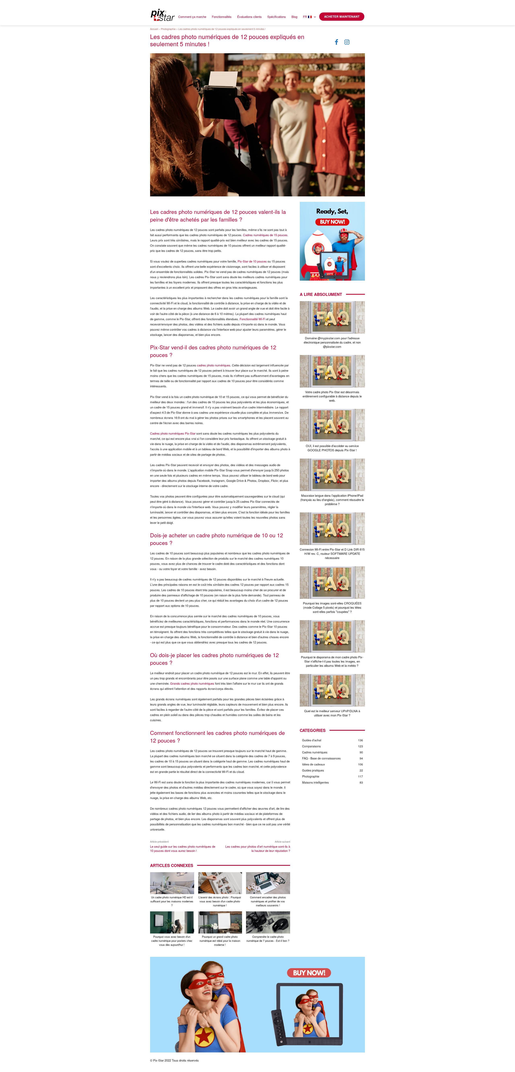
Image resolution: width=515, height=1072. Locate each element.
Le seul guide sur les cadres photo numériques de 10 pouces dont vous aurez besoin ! (182, 848)
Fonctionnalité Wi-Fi (252, 319)
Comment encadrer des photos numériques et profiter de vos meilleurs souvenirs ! (268, 901)
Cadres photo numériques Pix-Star (173, 433)
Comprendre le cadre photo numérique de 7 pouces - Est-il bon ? (267, 939)
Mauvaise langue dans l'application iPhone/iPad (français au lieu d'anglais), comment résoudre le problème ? (332, 499)
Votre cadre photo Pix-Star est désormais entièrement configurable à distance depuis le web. (332, 396)
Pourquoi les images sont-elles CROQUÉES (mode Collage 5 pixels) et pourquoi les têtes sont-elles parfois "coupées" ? (332, 607)
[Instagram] (347, 42)
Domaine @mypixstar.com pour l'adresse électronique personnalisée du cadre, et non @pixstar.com (332, 342)
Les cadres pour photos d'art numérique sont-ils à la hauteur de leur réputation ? (257, 848)
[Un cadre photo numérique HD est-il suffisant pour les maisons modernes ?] (172, 883)
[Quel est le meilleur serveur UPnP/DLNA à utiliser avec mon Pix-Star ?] (332, 690)
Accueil (154, 29)
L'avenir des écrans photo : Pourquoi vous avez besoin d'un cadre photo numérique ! (220, 901)
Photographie (168, 29)
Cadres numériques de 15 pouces (265, 235)
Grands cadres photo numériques (192, 683)
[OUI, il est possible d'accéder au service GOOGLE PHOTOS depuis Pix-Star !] (332, 425)
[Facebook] (336, 42)
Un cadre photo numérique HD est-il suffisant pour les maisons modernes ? (171, 901)
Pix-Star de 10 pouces (252, 261)
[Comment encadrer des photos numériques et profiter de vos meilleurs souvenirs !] (268, 883)
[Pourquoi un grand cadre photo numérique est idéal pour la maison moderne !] (220, 922)
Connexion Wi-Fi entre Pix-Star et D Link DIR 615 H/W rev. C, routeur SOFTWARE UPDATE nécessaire (332, 553)
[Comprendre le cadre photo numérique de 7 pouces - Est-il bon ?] (268, 922)
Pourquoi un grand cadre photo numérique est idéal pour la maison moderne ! (220, 941)
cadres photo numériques (213, 365)
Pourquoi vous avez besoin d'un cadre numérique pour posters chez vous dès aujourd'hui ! (171, 941)
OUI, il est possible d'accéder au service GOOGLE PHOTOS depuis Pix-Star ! (332, 448)
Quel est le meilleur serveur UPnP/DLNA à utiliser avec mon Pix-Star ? (332, 713)
